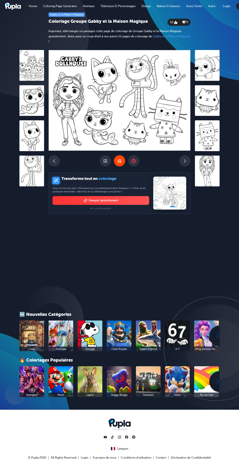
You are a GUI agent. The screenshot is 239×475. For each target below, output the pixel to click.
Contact (161, 457)
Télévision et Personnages (118, 6)
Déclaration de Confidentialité (191, 457)
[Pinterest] (133, 437)
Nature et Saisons (168, 6)
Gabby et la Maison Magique (66, 14)
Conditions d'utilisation (136, 457)
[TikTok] (112, 437)
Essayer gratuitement (103, 200)
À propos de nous (104, 457)
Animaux (88, 6)
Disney (146, 6)
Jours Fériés (194, 6)
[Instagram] (119, 437)
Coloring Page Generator (60, 6)
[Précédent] (54, 160)
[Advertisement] (31, 247)
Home (33, 6)
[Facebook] (126, 437)
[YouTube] (105, 437)
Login (226, 6)
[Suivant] (184, 160)
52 (172, 22)
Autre (211, 6)
